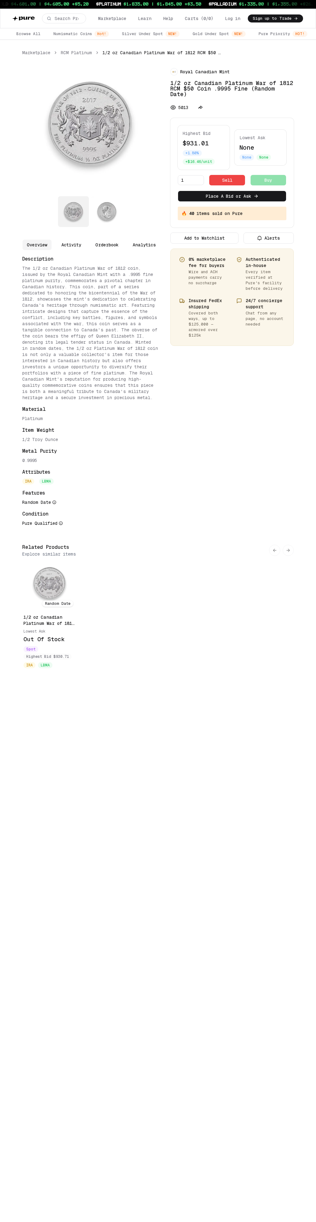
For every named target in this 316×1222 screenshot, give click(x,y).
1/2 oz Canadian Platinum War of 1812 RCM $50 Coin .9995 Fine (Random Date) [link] (161, 52)
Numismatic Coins (79, 33)
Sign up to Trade (272, 18)
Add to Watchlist (204, 238)
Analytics (144, 244)
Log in (232, 18)
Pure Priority (282, 33)
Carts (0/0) (199, 18)
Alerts (272, 238)
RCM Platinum (76, 52)
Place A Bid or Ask (228, 196)
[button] (64, 18)
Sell (227, 180)
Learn (145, 18)
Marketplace (112, 18)
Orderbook (106, 244)
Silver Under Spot (149, 33)
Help (168, 18)
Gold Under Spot (218, 33)
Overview (37, 244)
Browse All (28, 33)
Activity (71, 244)
